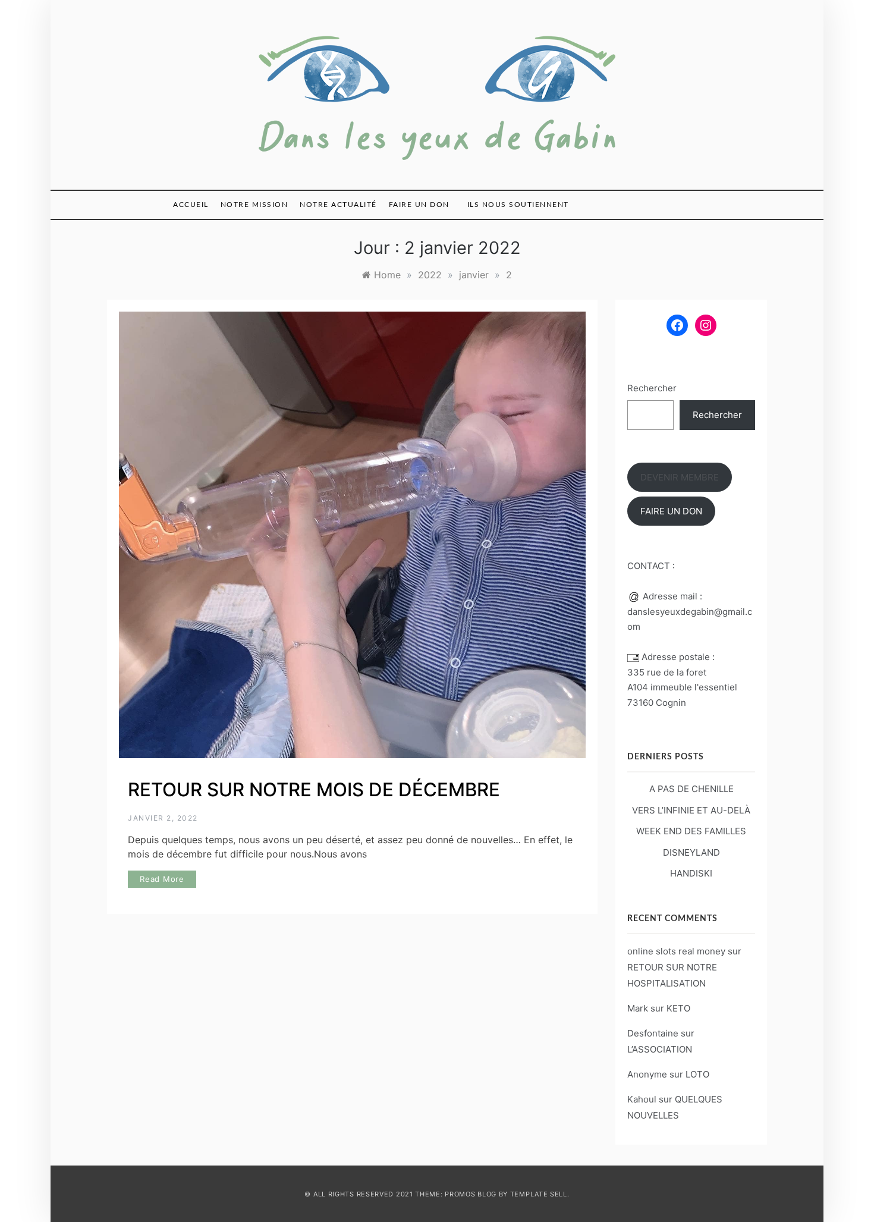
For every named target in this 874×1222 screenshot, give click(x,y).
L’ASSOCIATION (659, 1049)
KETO (678, 1008)
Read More (162, 879)
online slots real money (676, 951)
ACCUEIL (191, 204)
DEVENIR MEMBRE (679, 477)
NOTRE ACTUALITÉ (338, 204)
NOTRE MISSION (254, 204)
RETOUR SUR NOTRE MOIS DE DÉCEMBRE (314, 789)
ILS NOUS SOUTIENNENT (518, 204)
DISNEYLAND (691, 852)
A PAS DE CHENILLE (691, 788)
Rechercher (652, 388)
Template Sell (538, 1194)
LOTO (697, 1074)
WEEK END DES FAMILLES (691, 831)
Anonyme (647, 1074)
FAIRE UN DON (419, 204)
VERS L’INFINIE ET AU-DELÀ (691, 810)
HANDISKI (691, 873)
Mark (637, 1008)
